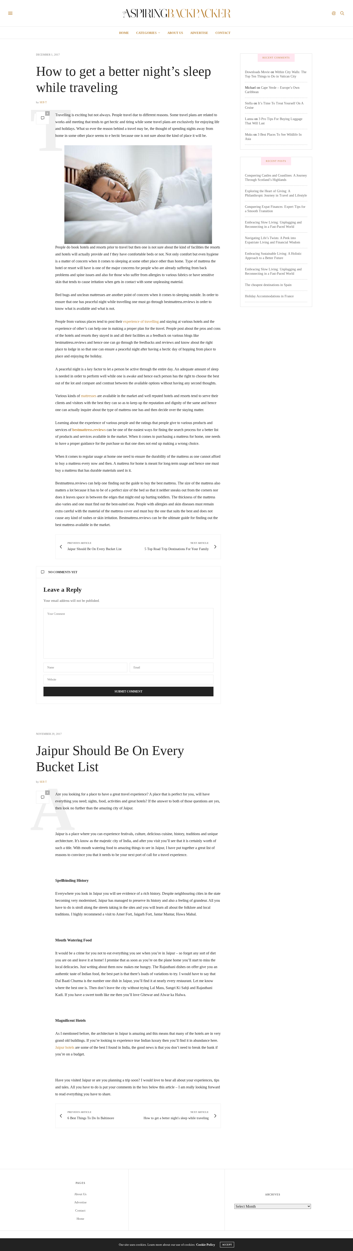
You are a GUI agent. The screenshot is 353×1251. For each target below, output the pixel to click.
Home (124, 33)
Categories (146, 33)
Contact (223, 33)
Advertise (199, 33)
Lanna (249, 119)
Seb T (43, 102)
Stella (249, 103)
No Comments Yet (62, 572)
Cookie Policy (205, 1244)
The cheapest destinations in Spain (268, 285)
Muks (248, 134)
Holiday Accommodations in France (269, 296)
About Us (175, 33)
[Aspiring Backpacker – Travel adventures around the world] (176, 13)
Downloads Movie (257, 72)
